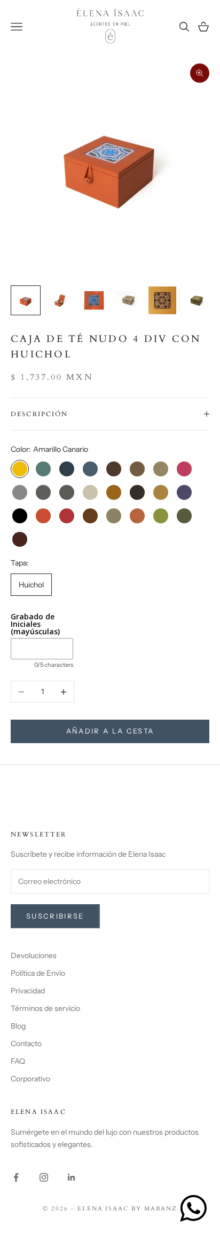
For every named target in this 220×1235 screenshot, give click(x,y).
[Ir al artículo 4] (128, 300)
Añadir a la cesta (110, 731)
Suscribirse (55, 916)
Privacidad (28, 990)
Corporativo (30, 1078)
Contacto (26, 1043)
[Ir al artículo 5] (162, 300)
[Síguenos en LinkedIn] (71, 1177)
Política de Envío (38, 973)
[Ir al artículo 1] (26, 300)
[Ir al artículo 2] (60, 300)
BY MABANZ (154, 1209)
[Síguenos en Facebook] (16, 1177)
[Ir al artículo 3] (94, 300)
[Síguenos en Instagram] (43, 1177)
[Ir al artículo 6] (196, 300)
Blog (18, 1026)
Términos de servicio (45, 1008)
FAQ (18, 1061)
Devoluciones (34, 955)
